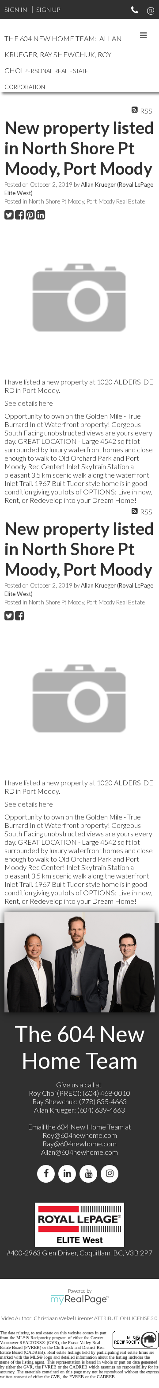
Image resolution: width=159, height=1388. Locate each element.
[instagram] (111, 1173)
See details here (28, 403)
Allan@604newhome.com (79, 1152)
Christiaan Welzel (54, 1318)
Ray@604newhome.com (79, 1143)
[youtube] (90, 1173)
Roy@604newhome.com (79, 1135)
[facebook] (47, 1173)
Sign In (15, 9)
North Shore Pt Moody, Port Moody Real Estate (87, 201)
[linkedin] (69, 1173)
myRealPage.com (80, 1300)
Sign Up (48, 9)
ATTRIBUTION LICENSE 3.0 (126, 1318)
